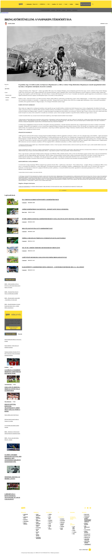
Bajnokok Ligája (38, 525)
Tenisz (49, 523)
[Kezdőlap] (21, 4)
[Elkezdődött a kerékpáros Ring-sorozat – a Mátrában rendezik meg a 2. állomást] (12, 272)
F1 (57, 4)
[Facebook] (87, 508)
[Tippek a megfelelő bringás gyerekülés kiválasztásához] (12, 243)
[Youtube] (90, 508)
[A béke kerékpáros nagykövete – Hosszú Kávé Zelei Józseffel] (12, 214)
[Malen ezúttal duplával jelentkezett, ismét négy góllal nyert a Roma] (13, 399)
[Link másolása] (5, 86)
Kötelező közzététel (86, 524)
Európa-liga (38, 527)
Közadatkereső (87, 534)
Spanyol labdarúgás (38, 517)
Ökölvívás (50, 521)
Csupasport (64, 10)
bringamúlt (7, 97)
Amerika (54, 4)
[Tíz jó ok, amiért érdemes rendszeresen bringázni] (12, 252)
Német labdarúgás (38, 523)
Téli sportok (49, 528)
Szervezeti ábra (87, 529)
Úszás (49, 515)
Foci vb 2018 (37, 530)
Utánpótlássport (74, 10)
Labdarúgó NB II (25, 517)
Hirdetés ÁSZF (87, 535)
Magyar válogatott (25, 523)
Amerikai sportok (62, 524)
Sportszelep (72, 512)
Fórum (73, 530)
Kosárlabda (62, 520)
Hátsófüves (25, 519)
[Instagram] (85, 508)
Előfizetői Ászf (87, 537)
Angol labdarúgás (8, 384)
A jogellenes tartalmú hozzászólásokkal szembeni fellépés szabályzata (87, 519)
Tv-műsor (74, 532)
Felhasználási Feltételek (86, 542)
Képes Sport (59, 10)
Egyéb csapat (61, 529)
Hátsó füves (69, 10)
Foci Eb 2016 (37, 532)
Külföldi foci (36, 512)
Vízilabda (62, 526)
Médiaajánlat (86, 515)
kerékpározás (13, 97)
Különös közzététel (86, 532)
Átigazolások (25, 521)
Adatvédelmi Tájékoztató (86, 539)
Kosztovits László (8, 95)
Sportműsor (53, 10)
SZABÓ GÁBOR (11, 23)
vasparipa (7, 99)
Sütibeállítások (87, 544)
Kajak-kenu (49, 518)
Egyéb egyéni (49, 526)
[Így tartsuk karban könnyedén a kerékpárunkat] (12, 204)
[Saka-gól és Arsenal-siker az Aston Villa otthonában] (13, 382)
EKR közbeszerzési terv (87, 527)
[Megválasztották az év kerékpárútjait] (12, 233)
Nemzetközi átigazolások (38, 538)
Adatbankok (29, 4)
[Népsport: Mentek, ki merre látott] (13, 472)
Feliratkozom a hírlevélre (13, 328)
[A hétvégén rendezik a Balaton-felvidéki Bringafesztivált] (12, 262)
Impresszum (86, 514)
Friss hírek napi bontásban (45, 10)
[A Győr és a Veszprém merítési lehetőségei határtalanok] (13, 365)
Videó (73, 533)
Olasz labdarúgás (8, 401)
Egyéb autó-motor (73, 527)
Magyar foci (23, 512)
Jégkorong (62, 522)
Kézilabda (7, 367)
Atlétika (50, 514)
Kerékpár (50, 520)
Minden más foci (37, 535)
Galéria (71, 4)
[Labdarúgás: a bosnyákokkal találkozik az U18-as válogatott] (13, 489)
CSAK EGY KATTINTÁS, (24, 186)
